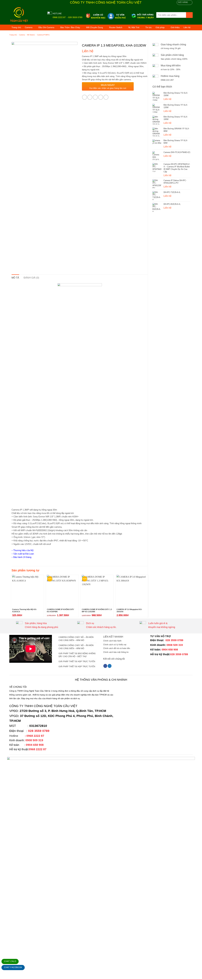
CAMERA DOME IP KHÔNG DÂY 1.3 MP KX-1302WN (97, 610)
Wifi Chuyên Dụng (94, 27)
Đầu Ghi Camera (46, 27)
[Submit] (189, 15)
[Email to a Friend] (95, 97)
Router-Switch (115, 27)
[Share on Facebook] (84, 97)
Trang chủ (16, 27)
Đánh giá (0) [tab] (31, 277)
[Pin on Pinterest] (100, 97)
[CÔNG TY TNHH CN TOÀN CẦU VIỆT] (26, 15)
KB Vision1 (31, 35)
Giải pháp (160, 27)
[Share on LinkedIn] (106, 97)
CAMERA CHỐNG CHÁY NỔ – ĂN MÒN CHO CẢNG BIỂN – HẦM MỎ (76, 638)
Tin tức (148, 27)
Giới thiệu (175, 27)
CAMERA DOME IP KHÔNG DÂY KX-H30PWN (60, 610)
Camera (28, 27)
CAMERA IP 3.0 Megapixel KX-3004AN (129, 610)
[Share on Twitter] (89, 97)
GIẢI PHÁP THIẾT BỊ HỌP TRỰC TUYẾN (77, 661)
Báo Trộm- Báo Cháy (70, 27)
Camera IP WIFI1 (43, 35)
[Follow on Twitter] (109, 666)
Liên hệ (187, 27)
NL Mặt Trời (133, 27)
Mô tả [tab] (15, 277)
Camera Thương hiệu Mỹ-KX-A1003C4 (24, 610)
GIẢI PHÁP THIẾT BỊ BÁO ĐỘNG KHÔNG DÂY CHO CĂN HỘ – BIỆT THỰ (77, 655)
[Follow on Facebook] (105, 666)
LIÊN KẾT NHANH (113, 636)
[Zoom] (15, 260)
